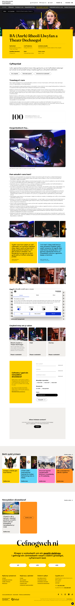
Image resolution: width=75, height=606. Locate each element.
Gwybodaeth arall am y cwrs (56, 7)
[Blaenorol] (9, 229)
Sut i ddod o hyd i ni (42, 578)
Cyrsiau (21, 578)
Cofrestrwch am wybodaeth (42, 73)
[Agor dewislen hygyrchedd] (72, 603)
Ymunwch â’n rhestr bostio (43, 583)
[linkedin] (68, 594)
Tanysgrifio (40, 399)
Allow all (53, 313)
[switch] (31, 309)
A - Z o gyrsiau (11, 11)
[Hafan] (7, 2)
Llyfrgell (4, 578)
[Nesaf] (65, 229)
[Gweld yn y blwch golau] (37, 148)
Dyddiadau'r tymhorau (7, 579)
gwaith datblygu (52, 553)
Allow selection (38, 313)
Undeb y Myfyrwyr (6, 581)
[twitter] (61, 594)
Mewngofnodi (35, 2)
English (51, 2)
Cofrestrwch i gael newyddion (26, 585)
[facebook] (58, 594)
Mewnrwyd (4, 583)
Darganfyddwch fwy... (30, 7)
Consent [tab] (21, 295)
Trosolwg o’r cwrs (19, 7)
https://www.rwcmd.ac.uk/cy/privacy (18, 391)
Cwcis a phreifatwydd (7, 594)
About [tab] (54, 295)
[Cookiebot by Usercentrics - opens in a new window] (56, 291)
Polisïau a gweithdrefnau (24, 594)
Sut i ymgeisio (14, 73)
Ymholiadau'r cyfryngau (43, 581)
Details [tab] (37, 295)
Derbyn (37, 426)
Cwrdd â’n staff (23, 583)
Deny (22, 313)
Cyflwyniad (11, 7)
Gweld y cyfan (28, 517)
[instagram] (65, 594)
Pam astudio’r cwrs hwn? (42, 7)
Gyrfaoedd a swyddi (42, 579)
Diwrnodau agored (27, 73)
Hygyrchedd (15, 594)
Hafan (4, 11)
